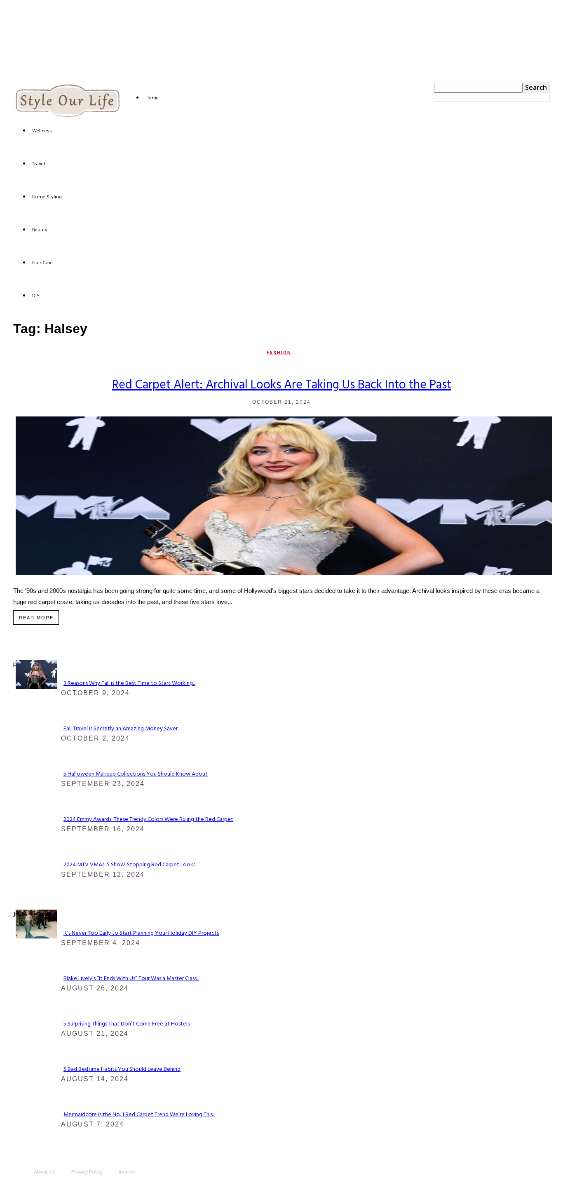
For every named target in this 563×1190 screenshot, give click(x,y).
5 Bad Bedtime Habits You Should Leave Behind (122, 1069)
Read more (36, 617)
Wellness (42, 131)
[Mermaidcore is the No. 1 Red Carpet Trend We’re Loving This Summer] (36, 936)
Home (152, 98)
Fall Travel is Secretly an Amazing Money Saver (120, 729)
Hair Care (42, 263)
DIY (36, 296)
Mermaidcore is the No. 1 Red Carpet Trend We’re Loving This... (139, 1114)
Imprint (127, 1171)
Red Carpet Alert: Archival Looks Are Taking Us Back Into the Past (281, 385)
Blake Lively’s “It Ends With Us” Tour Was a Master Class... (131, 978)
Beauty (39, 230)
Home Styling (47, 197)
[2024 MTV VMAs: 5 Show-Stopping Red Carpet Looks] (36, 687)
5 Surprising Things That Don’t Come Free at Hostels (126, 1024)
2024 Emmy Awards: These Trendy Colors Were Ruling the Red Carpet (148, 819)
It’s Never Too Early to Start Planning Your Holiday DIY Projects (141, 933)
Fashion (279, 352)
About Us (44, 1171)
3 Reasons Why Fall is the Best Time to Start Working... (129, 683)
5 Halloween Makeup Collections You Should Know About (135, 774)
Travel (38, 164)
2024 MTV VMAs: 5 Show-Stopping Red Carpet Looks (129, 865)
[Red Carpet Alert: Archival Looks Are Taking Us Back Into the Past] (284, 573)
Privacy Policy (87, 1171)
